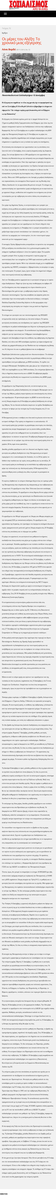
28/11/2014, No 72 (23, 50)
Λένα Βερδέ (9, 49)
